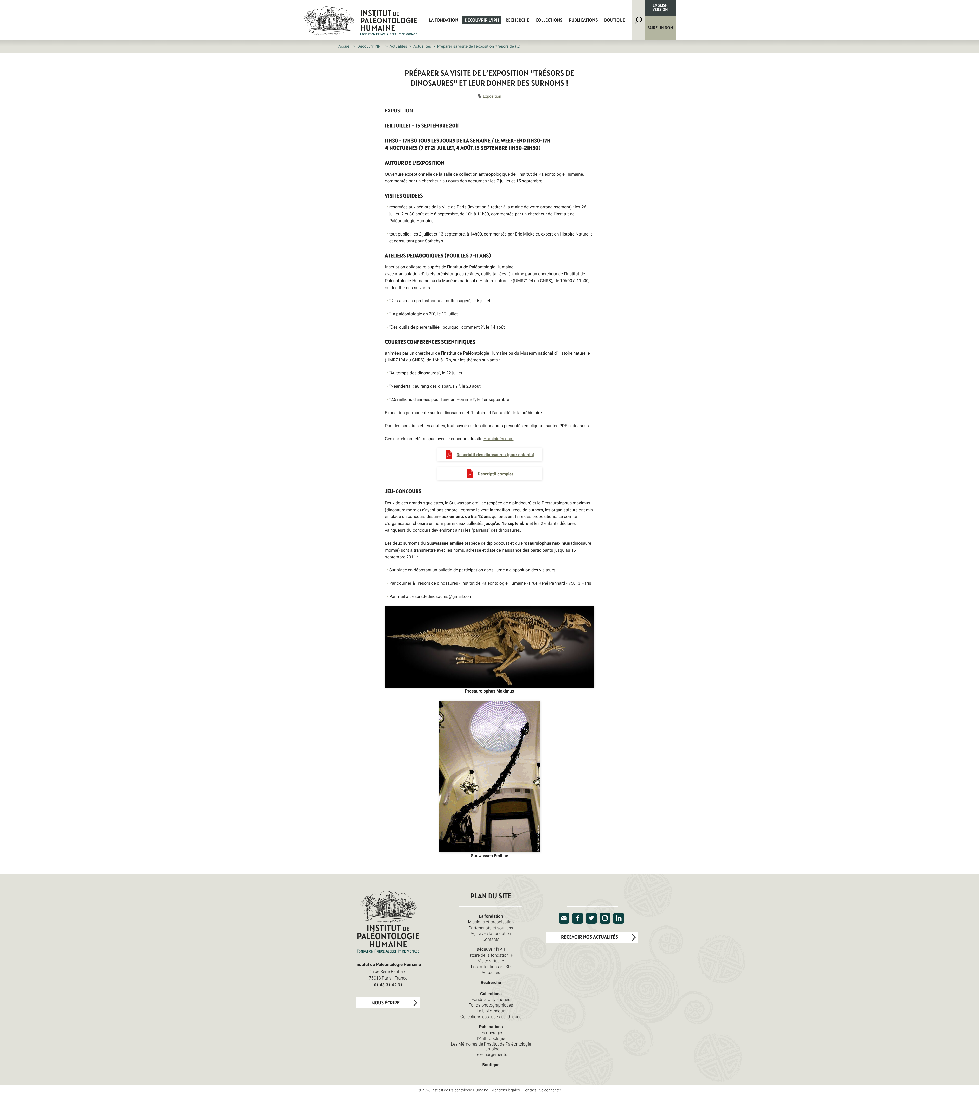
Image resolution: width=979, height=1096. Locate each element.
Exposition (492, 96)
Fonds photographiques (491, 1005)
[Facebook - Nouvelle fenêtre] (577, 918)
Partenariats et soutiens (491, 928)
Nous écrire (385, 1003)
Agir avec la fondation (491, 933)
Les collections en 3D (491, 966)
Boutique (614, 20)
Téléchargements (491, 1054)
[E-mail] (564, 918)
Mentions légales (505, 1090)
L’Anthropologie (491, 1038)
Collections (549, 20)
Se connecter (550, 1090)
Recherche (517, 20)
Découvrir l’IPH (482, 20)
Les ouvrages (491, 1032)
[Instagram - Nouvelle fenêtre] (605, 918)
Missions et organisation (491, 922)
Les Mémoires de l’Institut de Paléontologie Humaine (491, 1046)
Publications (583, 20)
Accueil (344, 46)
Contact (529, 1090)
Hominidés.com (498, 438)
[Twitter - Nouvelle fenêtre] (591, 918)
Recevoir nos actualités (589, 937)
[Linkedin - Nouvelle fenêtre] (618, 918)
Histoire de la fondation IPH (491, 955)
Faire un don (660, 28)
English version (660, 8)
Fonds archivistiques (491, 999)
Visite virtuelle (491, 961)
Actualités (398, 46)
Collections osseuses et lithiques (491, 1017)
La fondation (443, 20)
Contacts (490, 939)
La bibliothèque (491, 1011)
